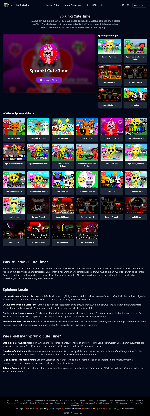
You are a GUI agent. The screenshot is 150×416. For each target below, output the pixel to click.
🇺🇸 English (20, 409)
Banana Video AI (126, 403)
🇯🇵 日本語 (39, 409)
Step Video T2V (121, 401)
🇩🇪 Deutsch (66, 409)
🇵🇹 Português (87, 409)
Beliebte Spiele (52, 5)
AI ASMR (24, 403)
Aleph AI (32, 403)
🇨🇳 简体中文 (30, 409)
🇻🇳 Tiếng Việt (108, 409)
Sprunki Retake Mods (73, 5)
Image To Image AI (87, 401)
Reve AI (66, 401)
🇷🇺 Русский (76, 409)
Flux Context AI (13, 403)
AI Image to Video (75, 405)
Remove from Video (45, 403)
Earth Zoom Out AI (136, 401)
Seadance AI (60, 403)
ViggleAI (9, 401)
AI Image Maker (73, 403)
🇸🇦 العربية (117, 409)
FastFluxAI (18, 401)
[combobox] (139, 5)
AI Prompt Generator (105, 401)
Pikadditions (39, 401)
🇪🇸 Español (97, 409)
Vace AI (59, 401)
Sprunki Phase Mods (96, 5)
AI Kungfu (28, 401)
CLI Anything (104, 403)
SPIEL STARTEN (50, 79)
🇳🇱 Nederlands (128, 409)
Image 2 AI (139, 403)
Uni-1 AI (114, 403)
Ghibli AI (74, 401)
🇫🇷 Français (56, 409)
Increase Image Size (89, 403)
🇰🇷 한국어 (47, 409)
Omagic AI (50, 401)
